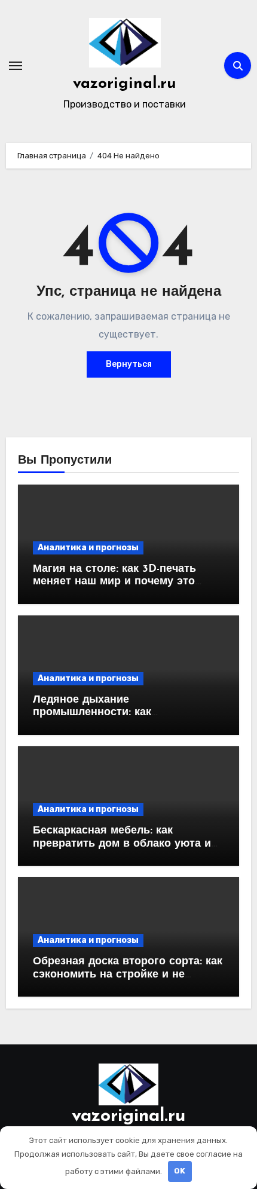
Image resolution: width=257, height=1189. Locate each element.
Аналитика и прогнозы (88, 548)
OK (179, 1170)
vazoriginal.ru (124, 84)
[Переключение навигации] (15, 66)
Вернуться (129, 364)
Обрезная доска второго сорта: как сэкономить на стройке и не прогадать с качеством (127, 975)
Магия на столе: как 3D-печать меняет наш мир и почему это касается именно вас (114, 582)
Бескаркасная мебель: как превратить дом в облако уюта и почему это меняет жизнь (122, 844)
